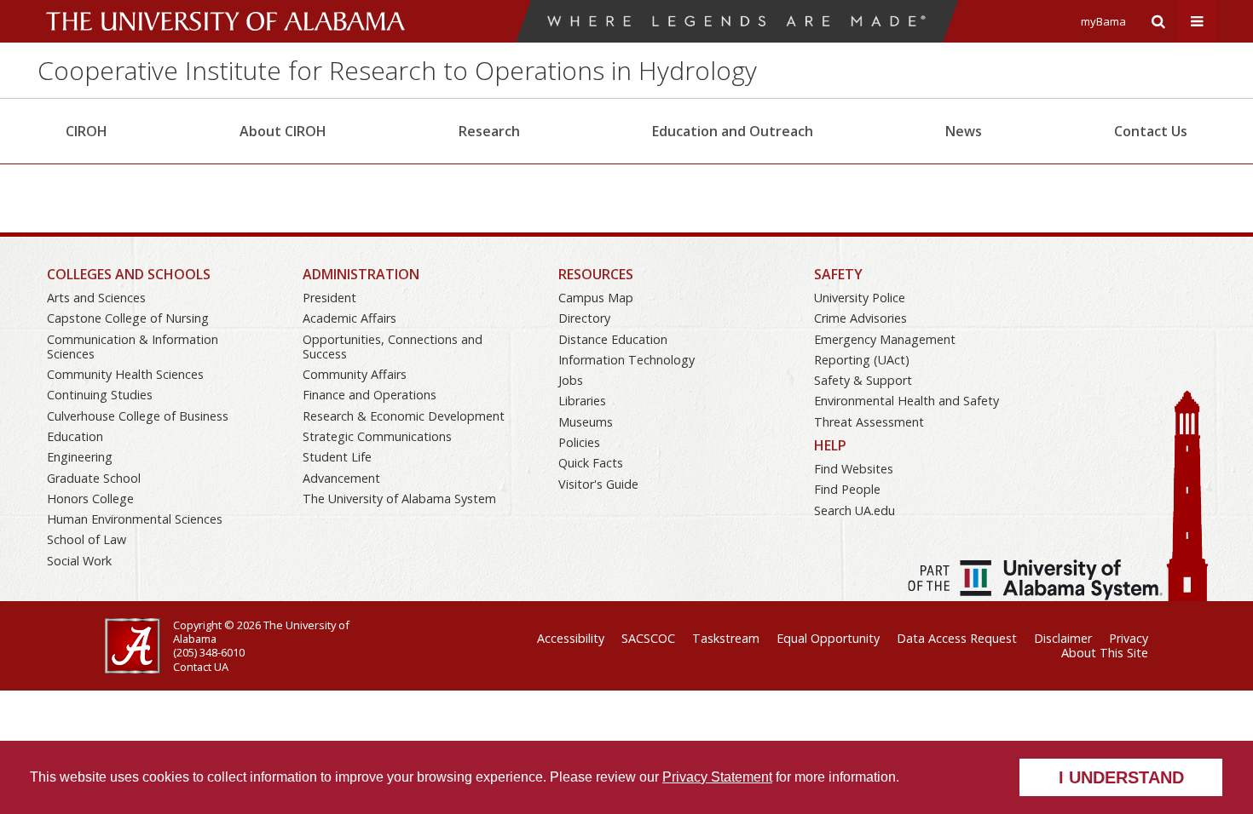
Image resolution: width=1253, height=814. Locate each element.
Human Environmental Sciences (134, 519)
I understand (1121, 777)
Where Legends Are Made (736, 21)
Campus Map (595, 297)
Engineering (80, 457)
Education (75, 436)
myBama (1103, 21)
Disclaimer (1063, 638)
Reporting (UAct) (861, 360)
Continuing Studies (100, 395)
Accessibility (570, 638)
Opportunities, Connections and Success (392, 346)
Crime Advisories (860, 318)
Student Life (337, 457)
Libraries (582, 401)
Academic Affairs (349, 318)
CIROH (86, 131)
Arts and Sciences (96, 297)
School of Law (86, 539)
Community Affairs (355, 374)
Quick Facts (590, 463)
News (963, 131)
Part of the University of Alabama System (1036, 580)
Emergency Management (885, 339)
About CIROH (283, 131)
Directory (584, 318)
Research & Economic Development (404, 416)
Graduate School (94, 478)
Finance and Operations (369, 395)
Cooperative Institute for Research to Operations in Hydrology (397, 70)
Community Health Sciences (125, 374)
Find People (847, 489)
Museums (585, 422)
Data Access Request (957, 638)
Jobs (570, 380)
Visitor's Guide (598, 484)
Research (489, 131)
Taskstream (725, 638)
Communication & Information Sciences (132, 346)
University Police (859, 297)
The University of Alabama (225, 21)
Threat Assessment (869, 422)
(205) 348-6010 (209, 652)
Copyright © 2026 (217, 625)
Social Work (79, 561)
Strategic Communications (377, 436)
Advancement (341, 478)
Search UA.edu (854, 510)
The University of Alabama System (399, 498)
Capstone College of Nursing (128, 318)
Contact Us (1150, 131)
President (329, 297)
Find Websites (853, 469)
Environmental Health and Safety (906, 401)
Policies (579, 442)
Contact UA (200, 666)
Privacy (1128, 638)
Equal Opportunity (828, 638)
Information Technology (626, 360)
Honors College (90, 498)
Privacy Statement (717, 777)
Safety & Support (863, 380)
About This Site (1104, 653)
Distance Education (612, 339)
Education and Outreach (732, 131)
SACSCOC (648, 638)
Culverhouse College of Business (137, 416)
